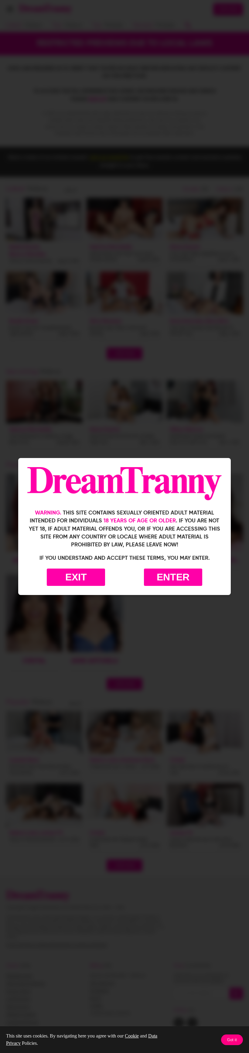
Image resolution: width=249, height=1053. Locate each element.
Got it (232, 1040)
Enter (173, 577)
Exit (76, 577)
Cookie (132, 1035)
